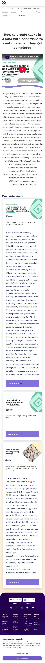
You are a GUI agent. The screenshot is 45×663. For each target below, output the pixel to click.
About (25, 616)
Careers (25, 632)
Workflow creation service (17, 630)
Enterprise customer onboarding (26, 629)
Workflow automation (5, 620)
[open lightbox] (22, 209)
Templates (4, 633)
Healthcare (37, 624)
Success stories (28, 625)
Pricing (25, 621)
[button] (41, 3)
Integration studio (5, 630)
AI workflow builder (5, 617)
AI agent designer (4, 624)
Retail (35, 616)
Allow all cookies (22, 658)
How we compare (28, 623)
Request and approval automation (16, 626)
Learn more (18, 647)
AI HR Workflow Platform (5, 11)
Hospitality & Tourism (37, 619)
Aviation (36, 622)
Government (37, 627)
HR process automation (16, 617)
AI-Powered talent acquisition (16, 621)
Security (26, 618)
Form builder (5, 627)
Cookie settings (22, 653)
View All (36, 629)
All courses (13, 10)
